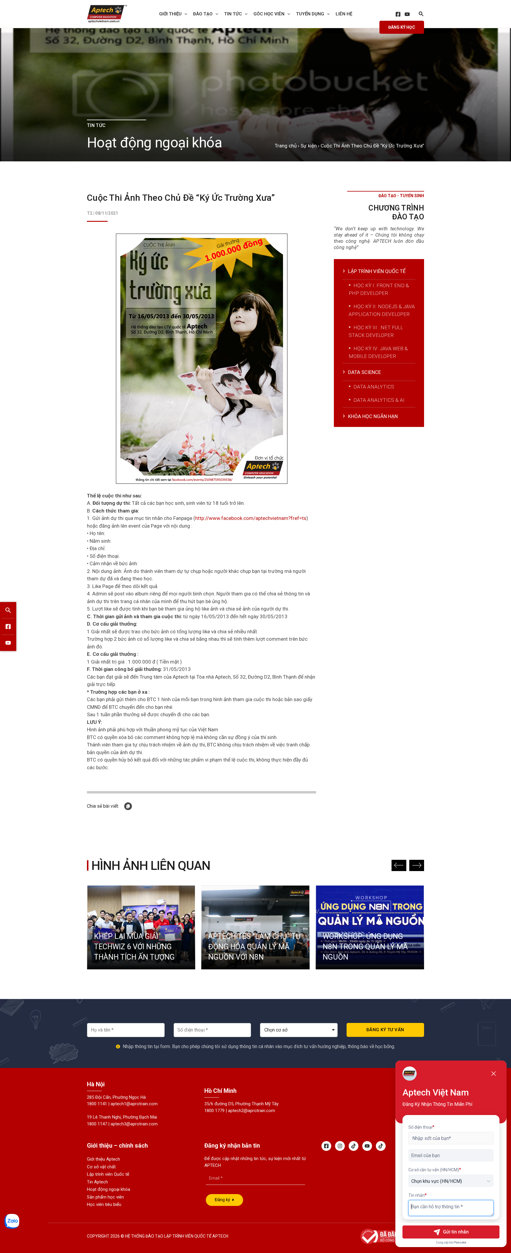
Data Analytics (373, 387)
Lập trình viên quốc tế (377, 271)
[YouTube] (407, 14)
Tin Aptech (97, 1182)
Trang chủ (286, 146)
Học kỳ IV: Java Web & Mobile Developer (378, 352)
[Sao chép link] (128, 806)
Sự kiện (308, 146)
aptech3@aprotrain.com (134, 1124)
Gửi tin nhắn (456, 1232)
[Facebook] (398, 14)
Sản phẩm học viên (105, 1197)
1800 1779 (214, 1110)
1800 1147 (97, 1124)
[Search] (8, 610)
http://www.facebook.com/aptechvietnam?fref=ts (250, 518)
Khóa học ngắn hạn (373, 416)
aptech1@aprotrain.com (134, 1103)
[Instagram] (340, 1146)
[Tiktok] (353, 1146)
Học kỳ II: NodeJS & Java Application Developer (382, 310)
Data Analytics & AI (379, 400)
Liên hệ (344, 14)
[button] (399, 865)
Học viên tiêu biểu (104, 1204)
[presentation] (184, 14)
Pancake (460, 1242)
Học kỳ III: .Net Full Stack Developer (376, 331)
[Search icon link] (421, 15)
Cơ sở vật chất (101, 1167)
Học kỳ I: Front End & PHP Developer (379, 289)
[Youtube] (367, 1146)
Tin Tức (233, 14)
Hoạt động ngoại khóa (108, 1189)
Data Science (364, 372)
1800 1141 (97, 1103)
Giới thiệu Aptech (103, 1159)
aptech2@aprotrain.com (251, 1110)
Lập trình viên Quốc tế (108, 1174)
